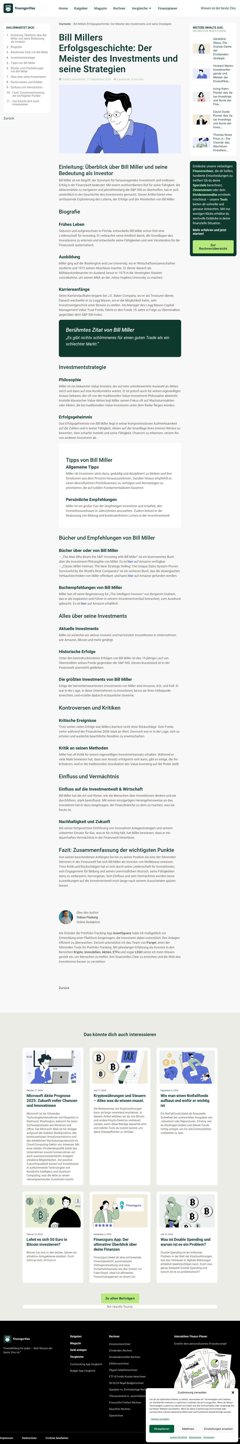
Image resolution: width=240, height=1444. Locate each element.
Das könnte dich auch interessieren (25, 103)
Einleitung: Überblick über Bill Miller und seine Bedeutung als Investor (29, 38)
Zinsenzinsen (202, 190)
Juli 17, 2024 (100, 1090)
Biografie (16, 47)
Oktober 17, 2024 (35, 1090)
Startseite (65, 24)
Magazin (75, 1343)
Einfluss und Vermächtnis (26, 87)
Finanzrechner (203, 171)
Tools (224, 199)
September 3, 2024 (102, 1234)
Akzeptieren (161, 1428)
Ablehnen (188, 1428)
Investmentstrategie (23, 57)
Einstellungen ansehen (218, 1428)
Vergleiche (77, 1356)
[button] (233, 1392)
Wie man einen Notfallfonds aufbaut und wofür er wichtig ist (185, 1100)
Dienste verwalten (160, 1419)
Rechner (114, 1336)
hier (130, 561)
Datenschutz (195, 1437)
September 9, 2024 (169, 1090)
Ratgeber (76, 1336)
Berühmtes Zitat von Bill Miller (29, 52)
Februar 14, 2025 (35, 1234)
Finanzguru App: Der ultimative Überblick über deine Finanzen (115, 1244)
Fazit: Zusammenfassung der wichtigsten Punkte (28, 94)
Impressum (208, 1437)
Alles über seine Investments (28, 76)
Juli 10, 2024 (167, 1234)
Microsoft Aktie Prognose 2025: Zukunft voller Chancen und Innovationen (52, 1100)
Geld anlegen (78, 1350)
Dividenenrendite (205, 195)
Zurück (9, 118)
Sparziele (199, 185)
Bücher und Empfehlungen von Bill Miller (27, 70)
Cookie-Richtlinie (178, 1437)
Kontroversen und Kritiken (27, 82)
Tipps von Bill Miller (23, 63)
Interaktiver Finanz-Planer (190, 1336)
